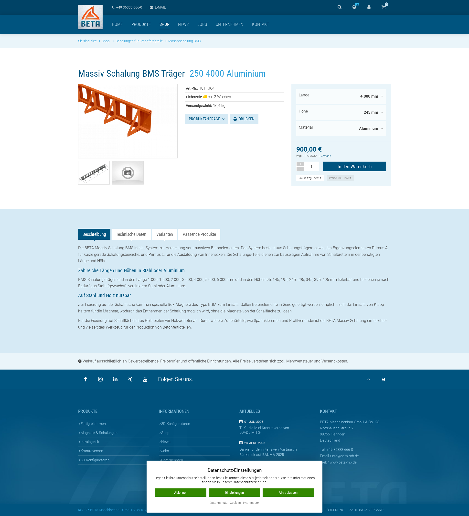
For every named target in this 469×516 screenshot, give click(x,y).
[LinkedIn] (115, 379)
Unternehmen (229, 24)
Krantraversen (92, 451)
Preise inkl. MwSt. (340, 178)
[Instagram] (100, 379)
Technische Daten (131, 234)
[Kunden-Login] (369, 7)
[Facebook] (85, 379)
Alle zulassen (288, 492)
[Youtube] (145, 379)
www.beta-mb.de (343, 462)
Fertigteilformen (93, 424)
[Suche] (339, 7)
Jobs (202, 24)
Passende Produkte (199, 234)
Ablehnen (180, 492)
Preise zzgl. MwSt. (310, 178)
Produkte (141, 24)
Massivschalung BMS (184, 41)
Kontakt (260, 24)
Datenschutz (218, 503)
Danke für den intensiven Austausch (268, 449)
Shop (165, 24)
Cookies (235, 503)
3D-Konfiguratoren (95, 460)
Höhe (303, 111)
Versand (326, 156)
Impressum (251, 503)
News (183, 24)
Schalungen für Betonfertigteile (139, 41)
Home (117, 24)
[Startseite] (90, 17)
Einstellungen (234, 492)
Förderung (334, 510)
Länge (304, 95)
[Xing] (130, 379)
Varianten (164, 234)
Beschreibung (94, 234)
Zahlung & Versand (366, 510)
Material (306, 127)
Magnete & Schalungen (99, 433)
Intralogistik (90, 442)
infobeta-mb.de (345, 456)
